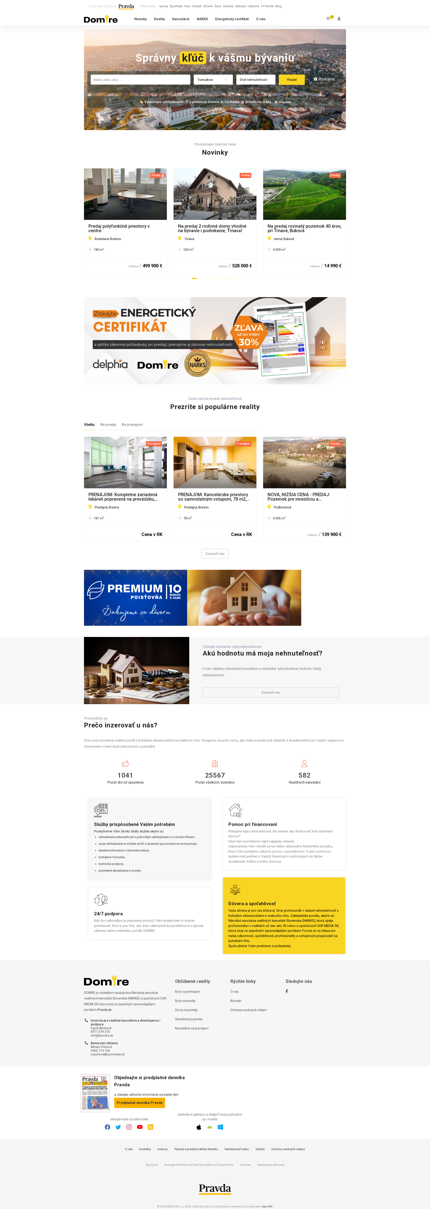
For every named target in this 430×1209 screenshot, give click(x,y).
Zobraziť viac (215, 554)
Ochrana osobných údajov (248, 1010)
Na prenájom (132, 424)
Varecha (228, 6)
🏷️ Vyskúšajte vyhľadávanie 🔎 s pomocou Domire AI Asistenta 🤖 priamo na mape (205, 102)
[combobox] (140, 80)
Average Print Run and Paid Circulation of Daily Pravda (198, 1164)
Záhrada (240, 6)
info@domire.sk (102, 1035)
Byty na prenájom (187, 991)
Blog (278, 6)
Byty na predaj (185, 1001)
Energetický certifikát (232, 19)
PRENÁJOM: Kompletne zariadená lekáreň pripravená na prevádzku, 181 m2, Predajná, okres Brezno (122, 496)
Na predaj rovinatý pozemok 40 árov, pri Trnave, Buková (304, 228)
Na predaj (108, 424)
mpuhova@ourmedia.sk (108, 1054)
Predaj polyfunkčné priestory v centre (119, 228)
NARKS (202, 19)
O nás (260, 19)
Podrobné (326, 79)
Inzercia (162, 1149)
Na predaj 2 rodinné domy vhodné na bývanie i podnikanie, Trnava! (212, 228)
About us (152, 1164)
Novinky (140, 19)
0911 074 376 (100, 1031)
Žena (218, 6)
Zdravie (208, 6)
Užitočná (253, 6)
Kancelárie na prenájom (192, 1028)
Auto (187, 6)
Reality (159, 19)
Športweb (176, 6)
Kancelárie (180, 19)
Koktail (196, 6)
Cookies (245, 1164)
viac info (267, 1206)
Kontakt (235, 1001)
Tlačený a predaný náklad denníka (196, 1149)
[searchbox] (141, 79)
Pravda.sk (309, 931)
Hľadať (292, 80)
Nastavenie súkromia (270, 1164)
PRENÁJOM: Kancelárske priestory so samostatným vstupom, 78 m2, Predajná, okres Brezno (213, 496)
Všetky (89, 424)
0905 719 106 (100, 1051)
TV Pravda (267, 6)
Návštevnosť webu (237, 1149)
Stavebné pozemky (189, 1019)
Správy (163, 6)
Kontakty (145, 1149)
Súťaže (260, 1149)
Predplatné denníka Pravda (140, 1103)
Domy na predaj (186, 1010)
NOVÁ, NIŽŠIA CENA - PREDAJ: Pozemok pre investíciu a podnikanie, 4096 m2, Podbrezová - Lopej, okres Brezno (303, 496)
